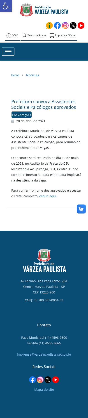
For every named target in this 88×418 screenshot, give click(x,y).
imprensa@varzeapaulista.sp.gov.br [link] (44, 354)
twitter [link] (73, 25)
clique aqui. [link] (48, 196)
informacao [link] (49, 25)
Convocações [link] (21, 115)
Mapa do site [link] (44, 389)
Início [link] (15, 75)
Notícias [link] (32, 75)
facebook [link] (57, 25)
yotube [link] (81, 25)
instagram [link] (65, 25)
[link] (6, 6)
